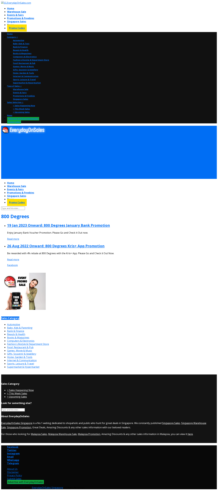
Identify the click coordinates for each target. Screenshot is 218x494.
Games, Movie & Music (23, 66)
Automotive (18, 40)
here (190, 434)
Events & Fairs (15, 15)
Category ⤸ (12, 37)
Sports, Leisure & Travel (24, 79)
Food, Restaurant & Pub (24, 63)
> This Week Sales (21, 109)
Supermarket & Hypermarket (27, 83)
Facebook (12, 265)
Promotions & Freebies (20, 18)
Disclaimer (13, 472)
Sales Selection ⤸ (15, 102)
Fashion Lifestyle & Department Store (31, 60)
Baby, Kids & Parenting (19, 327)
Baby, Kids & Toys (21, 43)
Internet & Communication (25, 76)
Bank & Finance (20, 47)
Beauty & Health (20, 50)
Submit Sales (14, 478)
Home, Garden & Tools (23, 73)
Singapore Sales (16, 21)
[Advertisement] (90, 156)
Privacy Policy (14, 475)
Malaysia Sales (39, 434)
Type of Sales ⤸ (14, 86)
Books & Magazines (22, 53)
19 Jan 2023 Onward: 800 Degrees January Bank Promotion (58, 225)
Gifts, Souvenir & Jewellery (25, 70)
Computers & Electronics (25, 56)
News (9, 115)
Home (10, 8)
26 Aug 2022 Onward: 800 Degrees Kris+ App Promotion (56, 245)
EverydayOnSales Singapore (16, 423)
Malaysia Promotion (89, 434)
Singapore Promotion (19, 427)
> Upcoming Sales (21, 112)
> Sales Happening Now (24, 105)
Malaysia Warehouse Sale (62, 434)
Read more (13, 239)
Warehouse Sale (16, 11)
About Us (12, 469)
